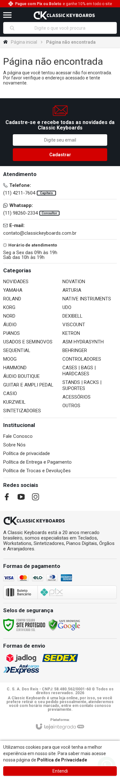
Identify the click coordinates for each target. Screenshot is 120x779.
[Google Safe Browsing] (64, 625)
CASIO (10, 393)
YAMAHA (12, 290)
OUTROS (71, 405)
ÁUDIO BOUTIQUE (21, 376)
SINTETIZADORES (22, 411)
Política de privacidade (26, 453)
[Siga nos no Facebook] (6, 496)
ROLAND (12, 299)
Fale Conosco (18, 436)
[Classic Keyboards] (64, 15)
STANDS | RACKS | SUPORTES (81, 385)
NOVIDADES (15, 281)
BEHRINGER (74, 350)
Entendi (60, 771)
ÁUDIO (10, 324)
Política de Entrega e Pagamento (37, 462)
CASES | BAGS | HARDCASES (79, 371)
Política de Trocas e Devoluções (37, 471)
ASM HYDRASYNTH (83, 342)
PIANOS (11, 333)
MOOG (10, 359)
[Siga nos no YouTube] (21, 496)
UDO (66, 307)
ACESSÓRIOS (76, 397)
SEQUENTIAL (16, 350)
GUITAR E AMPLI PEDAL (28, 385)
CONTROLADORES (81, 359)
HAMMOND (15, 368)
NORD (9, 316)
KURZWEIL (14, 402)
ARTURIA (71, 290)
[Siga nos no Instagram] (35, 496)
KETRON (71, 333)
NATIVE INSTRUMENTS (86, 299)
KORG (9, 307)
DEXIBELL (72, 316)
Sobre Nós (14, 445)
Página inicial (24, 42)
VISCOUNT (73, 324)
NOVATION (73, 281)
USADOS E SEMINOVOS (27, 342)
